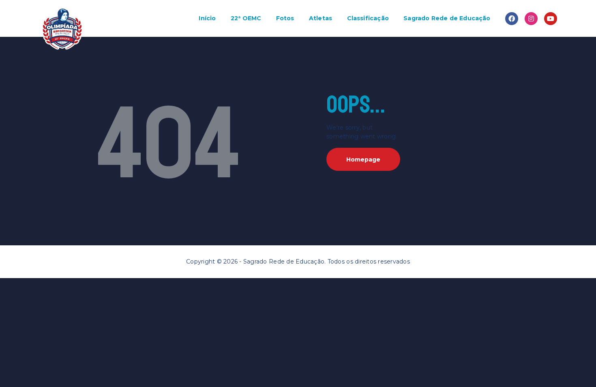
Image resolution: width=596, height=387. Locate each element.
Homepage (363, 159)
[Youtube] (550, 18)
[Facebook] (511, 18)
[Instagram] (531, 18)
